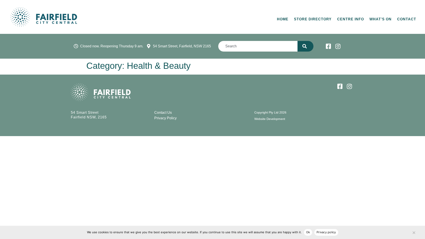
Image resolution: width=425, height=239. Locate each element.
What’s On (380, 19)
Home (282, 19)
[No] (414, 231)
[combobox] (258, 46)
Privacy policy (326, 232)
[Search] (305, 46)
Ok (308, 232)
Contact (406, 19)
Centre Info (350, 19)
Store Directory (313, 19)
